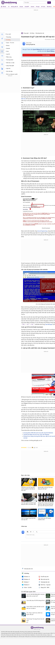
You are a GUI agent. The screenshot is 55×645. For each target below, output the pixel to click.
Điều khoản (8, 631)
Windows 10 (27, 579)
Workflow (49, 6)
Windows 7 (26, 582)
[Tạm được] (23, 447)
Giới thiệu (3, 631)
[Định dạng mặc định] (36, 531)
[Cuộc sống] (2, 68)
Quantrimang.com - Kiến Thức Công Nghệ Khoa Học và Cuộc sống (9, 3)
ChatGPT (27, 6)
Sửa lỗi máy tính (44, 576)
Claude (21, 6)
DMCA (38, 631)
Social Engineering (42, 231)
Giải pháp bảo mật (39, 33)
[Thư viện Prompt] (2, 38)
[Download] (2, 60)
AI (8, 6)
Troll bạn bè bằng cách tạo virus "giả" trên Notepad (36, 434)
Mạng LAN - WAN (45, 587)
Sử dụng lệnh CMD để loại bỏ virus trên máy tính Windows (38, 432)
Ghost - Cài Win (28, 587)
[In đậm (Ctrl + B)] (31, 531)
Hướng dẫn (17, 631)
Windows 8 (26, 584)
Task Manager (48, 324)
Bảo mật (12, 631)
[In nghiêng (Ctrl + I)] (33, 531)
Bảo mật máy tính (45, 579)
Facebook (35, 631)
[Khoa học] (2, 73)
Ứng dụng (22, 631)
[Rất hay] (27, 447)
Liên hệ (25, 631)
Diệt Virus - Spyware (45, 584)
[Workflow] (2, 47)
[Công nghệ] (2, 51)
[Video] (2, 64)
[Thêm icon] (27, 531)
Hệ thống (32, 33)
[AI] (2, 34)
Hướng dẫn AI (14, 6)
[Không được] (21, 447)
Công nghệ (26, 33)
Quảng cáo (30, 631)
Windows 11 (27, 576)
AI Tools (43, 6)
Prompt (37, 6)
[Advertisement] (10, 85)
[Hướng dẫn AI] (2, 43)
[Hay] (25, 447)
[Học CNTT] (2, 56)
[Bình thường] (24, 447)
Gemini (32, 6)
